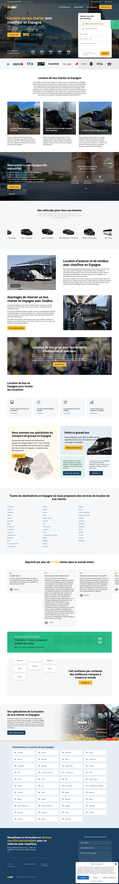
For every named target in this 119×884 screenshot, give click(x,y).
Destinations (78, 7)
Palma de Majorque (84, 512)
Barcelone (10, 521)
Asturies (9, 518)
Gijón (44, 515)
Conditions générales (29, 864)
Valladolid (81, 541)
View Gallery (14, 286)
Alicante (9, 509)
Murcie (80, 509)
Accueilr (9, 864)
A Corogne (10, 506)
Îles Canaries (47, 526)
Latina (44, 532)
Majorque (45, 541)
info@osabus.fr (97, 1)
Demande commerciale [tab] (91, 28)
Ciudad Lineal (11, 535)
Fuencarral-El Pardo (13, 543)
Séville (80, 529)
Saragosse (82, 526)
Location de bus (64, 7)
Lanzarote (46, 529)
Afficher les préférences (109, 877)
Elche (9, 541)
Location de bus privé (95, 461)
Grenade (45, 521)
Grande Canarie (47, 518)
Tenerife (81, 532)
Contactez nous (13, 413)
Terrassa (81, 535)
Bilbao (9, 523)
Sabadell (81, 518)
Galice (45, 506)
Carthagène (10, 529)
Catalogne (10, 532)
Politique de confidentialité (97, 881)
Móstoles (81, 506)
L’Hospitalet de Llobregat (50, 535)
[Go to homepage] (12, 6)
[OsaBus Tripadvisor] (115, 24)
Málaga (45, 543)
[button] (116, 864)
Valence (81, 538)
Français (110, 1)
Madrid (45, 538)
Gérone (45, 512)
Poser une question (28, 1)
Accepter (83, 877)
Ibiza (44, 523)
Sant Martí (81, 521)
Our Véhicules (92, 7)
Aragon (9, 515)
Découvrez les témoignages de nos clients (87, 171)
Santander (82, 523)
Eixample (10, 538)
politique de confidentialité (89, 53)
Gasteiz (45, 509)
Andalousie (10, 512)
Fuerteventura (11, 546)
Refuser (96, 877)
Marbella (45, 546)
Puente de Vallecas (84, 515)
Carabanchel (11, 526)
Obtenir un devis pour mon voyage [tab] (94, 23)
